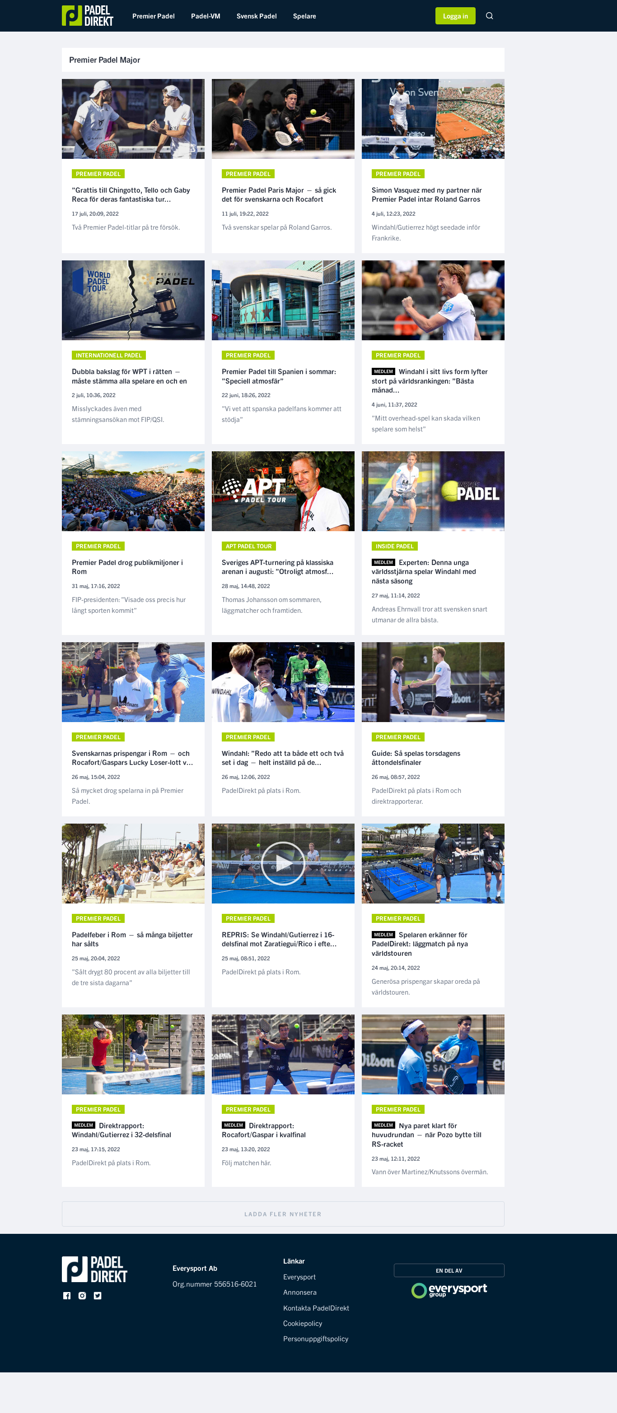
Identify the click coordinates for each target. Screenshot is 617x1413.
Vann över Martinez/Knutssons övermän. (430, 1171)
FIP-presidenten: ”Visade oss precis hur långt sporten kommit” (129, 604)
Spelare (304, 15)
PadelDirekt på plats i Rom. (261, 790)
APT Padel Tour (249, 546)
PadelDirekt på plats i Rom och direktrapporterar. (416, 795)
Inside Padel (395, 546)
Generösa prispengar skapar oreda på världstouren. (426, 986)
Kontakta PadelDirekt (316, 1307)
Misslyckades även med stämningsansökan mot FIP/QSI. (118, 413)
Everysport (299, 1276)
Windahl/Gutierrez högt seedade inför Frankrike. (426, 232)
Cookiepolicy (302, 1323)
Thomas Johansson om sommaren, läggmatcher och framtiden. (271, 604)
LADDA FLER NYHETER (283, 1214)
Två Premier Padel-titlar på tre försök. (126, 226)
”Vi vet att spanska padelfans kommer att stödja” (281, 413)
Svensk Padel (257, 15)
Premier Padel (153, 15)
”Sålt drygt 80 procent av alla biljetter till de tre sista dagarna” (131, 977)
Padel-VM (205, 15)
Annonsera (300, 1292)
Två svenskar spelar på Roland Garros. (277, 226)
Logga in (455, 15)
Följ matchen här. (246, 1162)
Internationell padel (109, 355)
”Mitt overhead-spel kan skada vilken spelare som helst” (426, 423)
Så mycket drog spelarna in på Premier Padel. (127, 795)
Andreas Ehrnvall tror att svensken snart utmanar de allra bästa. (429, 614)
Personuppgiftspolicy (315, 1338)
